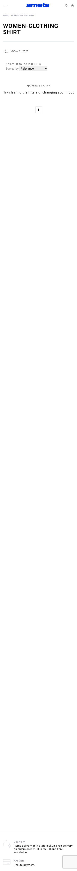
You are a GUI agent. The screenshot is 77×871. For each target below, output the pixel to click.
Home (6, 15)
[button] (66, 5)
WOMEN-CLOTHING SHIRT (22, 15)
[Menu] (5, 5)
